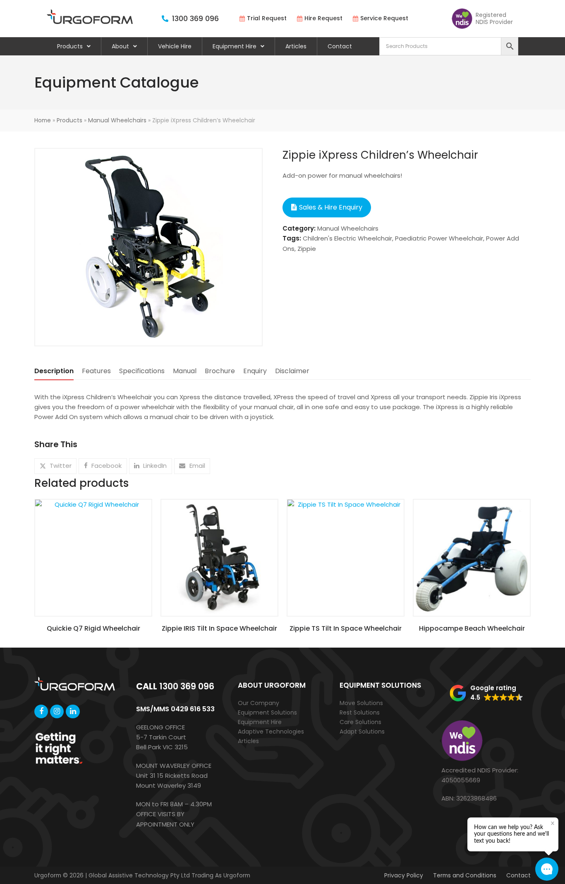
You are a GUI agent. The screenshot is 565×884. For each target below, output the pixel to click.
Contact (340, 46)
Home (42, 120)
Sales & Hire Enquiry (330, 207)
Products (70, 46)
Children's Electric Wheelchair (347, 238)
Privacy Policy (403, 875)
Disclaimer (292, 371)
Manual (184, 371)
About (120, 46)
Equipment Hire (234, 46)
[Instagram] (57, 711)
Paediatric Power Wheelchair (439, 238)
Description (54, 371)
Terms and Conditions (464, 875)
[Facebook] (41, 711)
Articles (295, 46)
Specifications (142, 371)
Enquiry (255, 371)
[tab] (54, 371)
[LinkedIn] (72, 711)
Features (96, 371)
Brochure (220, 371)
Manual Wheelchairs (117, 120)
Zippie (306, 248)
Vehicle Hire (175, 46)
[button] (55, 466)
